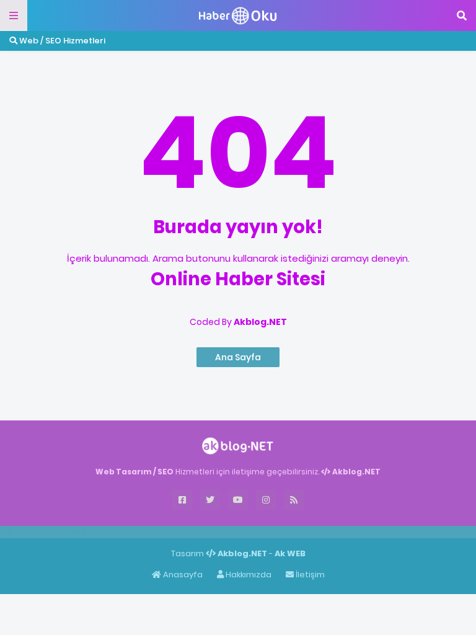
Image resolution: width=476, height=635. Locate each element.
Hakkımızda (247, 574)
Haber (68, 531)
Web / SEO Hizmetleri (61, 41)
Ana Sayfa (238, 357)
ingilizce (128, 531)
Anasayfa (182, 574)
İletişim (309, 574)
